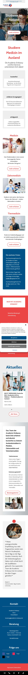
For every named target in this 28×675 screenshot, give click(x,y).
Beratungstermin (12, 493)
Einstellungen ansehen (14, 346)
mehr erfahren (14, 32)
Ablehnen (14, 342)
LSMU (15, 262)
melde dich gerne (10, 278)
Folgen (8, 653)
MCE (10, 264)
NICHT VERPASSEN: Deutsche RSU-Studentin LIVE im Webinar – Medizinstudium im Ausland (13, 396)
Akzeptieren (14, 337)
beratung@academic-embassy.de (14, 618)
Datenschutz (17, 667)
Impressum (15, 349)
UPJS (7, 264)
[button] (25, 325)
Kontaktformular (14, 638)
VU (18, 262)
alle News (14, 414)
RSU (9, 284)
